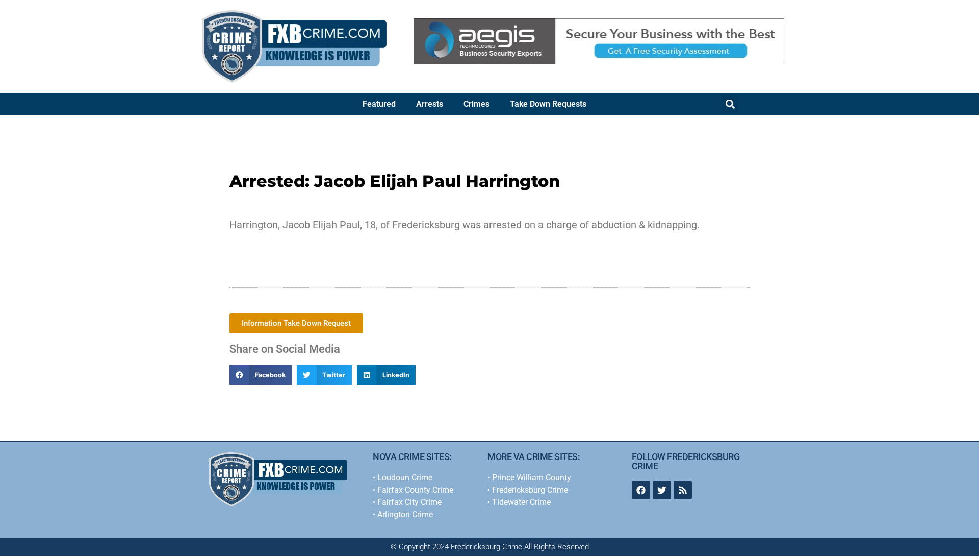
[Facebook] (641, 490)
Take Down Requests (548, 104)
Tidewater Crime (521, 502)
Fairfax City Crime (409, 502)
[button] (730, 103)
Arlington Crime (405, 514)
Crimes (476, 104)
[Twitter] (662, 490)
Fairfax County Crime (415, 490)
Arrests (429, 104)
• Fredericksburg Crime (527, 490)
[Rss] (683, 490)
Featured (379, 104)
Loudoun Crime (404, 477)
